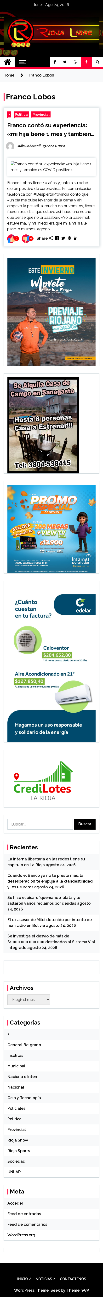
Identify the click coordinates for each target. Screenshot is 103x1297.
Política (21, 114)
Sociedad (16, 1161)
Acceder (15, 1203)
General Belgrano (24, 1045)
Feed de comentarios (27, 1224)
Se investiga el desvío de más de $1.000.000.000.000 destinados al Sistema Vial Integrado (51, 942)
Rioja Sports (18, 1151)
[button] (75, 62)
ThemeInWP (77, 1290)
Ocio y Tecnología (24, 1098)
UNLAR (14, 1172)
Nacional (15, 1087)
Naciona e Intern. (23, 1076)
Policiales (16, 1108)
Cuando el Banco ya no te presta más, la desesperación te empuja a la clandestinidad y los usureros (50, 881)
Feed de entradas (24, 1214)
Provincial (41, 114)
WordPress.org (21, 1235)
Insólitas (15, 1055)
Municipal (16, 1066)
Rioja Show (17, 1140)
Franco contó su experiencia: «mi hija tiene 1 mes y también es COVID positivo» (49, 130)
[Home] (7, 62)
